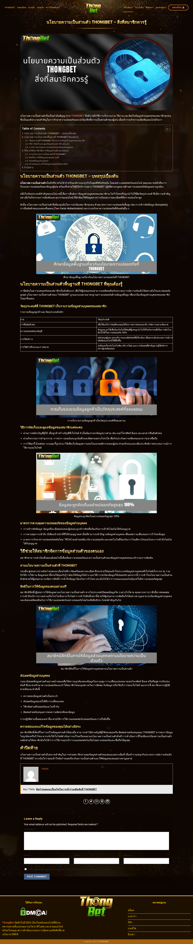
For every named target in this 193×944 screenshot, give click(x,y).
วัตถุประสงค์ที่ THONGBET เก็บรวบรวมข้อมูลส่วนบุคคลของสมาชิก (57, 140)
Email (77, 855)
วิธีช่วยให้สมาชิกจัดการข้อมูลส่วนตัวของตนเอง (46, 150)
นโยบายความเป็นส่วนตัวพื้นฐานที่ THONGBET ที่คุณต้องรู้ (51, 137)
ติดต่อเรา (150, 7)
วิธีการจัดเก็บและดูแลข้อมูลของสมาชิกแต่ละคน (49, 144)
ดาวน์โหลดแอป (52, 7)
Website (128, 855)
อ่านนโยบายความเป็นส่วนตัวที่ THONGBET (47, 154)
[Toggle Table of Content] (166, 129)
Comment (30, 829)
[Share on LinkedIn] (107, 801)
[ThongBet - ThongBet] (93, 7)
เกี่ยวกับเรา (128, 7)
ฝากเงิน (31, 7)
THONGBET (10, 7)
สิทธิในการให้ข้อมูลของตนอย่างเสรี (44, 157)
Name (28, 855)
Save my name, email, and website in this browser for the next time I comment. (70, 869)
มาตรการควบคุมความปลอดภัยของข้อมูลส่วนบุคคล (51, 147)
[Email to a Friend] (96, 801)
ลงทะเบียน (21, 7)
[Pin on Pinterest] (102, 801)
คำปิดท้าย (28, 167)
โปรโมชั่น (139, 7)
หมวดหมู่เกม (161, 7)
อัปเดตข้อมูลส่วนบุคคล (38, 161)
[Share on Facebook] (85, 801)
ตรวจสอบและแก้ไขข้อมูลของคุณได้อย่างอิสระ (48, 164)
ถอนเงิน (40, 7)
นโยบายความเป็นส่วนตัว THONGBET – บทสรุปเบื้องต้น (50, 133)
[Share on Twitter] (91, 801)
